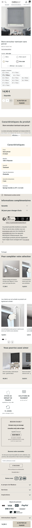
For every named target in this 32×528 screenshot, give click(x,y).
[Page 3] (17, 34)
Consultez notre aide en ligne (16, 428)
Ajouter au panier (22, 102)
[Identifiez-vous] (26, 2)
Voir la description (6, 49)
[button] (16, 206)
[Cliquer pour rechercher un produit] (5, 2)
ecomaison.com (7, 231)
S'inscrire (16, 465)
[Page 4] (20, 34)
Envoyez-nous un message (16, 425)
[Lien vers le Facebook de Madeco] (21, 478)
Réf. (2, 46)
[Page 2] (15, 34)
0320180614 (16, 435)
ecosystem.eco (7, 233)
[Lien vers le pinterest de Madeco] (25, 478)
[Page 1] (12, 34)
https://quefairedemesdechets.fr (16, 223)
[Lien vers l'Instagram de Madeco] (17, 478)
